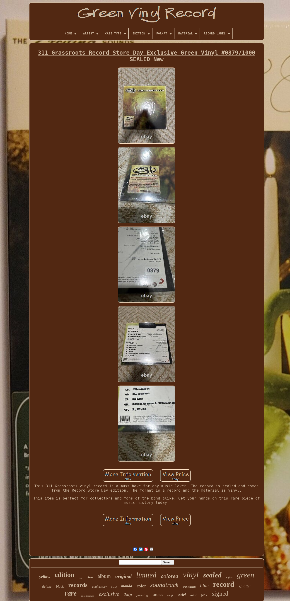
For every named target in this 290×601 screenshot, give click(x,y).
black (60, 586)
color (141, 586)
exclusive (109, 594)
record (223, 584)
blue (204, 585)
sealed (212, 575)
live (80, 578)
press (158, 594)
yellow (44, 576)
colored (169, 576)
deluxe (46, 586)
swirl (182, 594)
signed (220, 593)
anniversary (99, 586)
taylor (229, 577)
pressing (142, 595)
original (123, 576)
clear (90, 577)
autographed (87, 595)
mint (193, 595)
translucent (189, 586)
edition (64, 574)
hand (114, 587)
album (104, 576)
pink (204, 595)
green (245, 575)
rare (71, 593)
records (77, 585)
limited (146, 575)
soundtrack (164, 584)
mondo (126, 586)
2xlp (128, 594)
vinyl (191, 574)
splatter (245, 586)
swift (170, 595)
